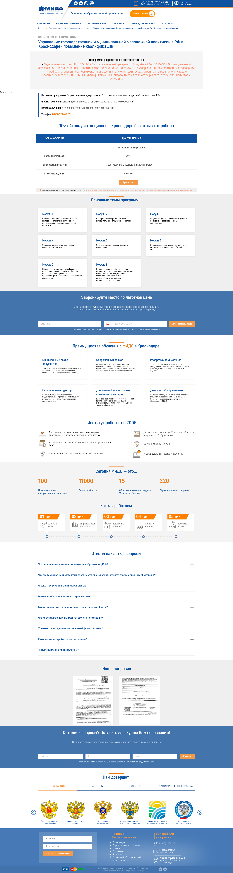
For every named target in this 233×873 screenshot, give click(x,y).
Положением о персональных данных (131, 190)
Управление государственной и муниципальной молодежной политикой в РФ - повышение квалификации (135, 28)
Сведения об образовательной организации (97, 13)
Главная (41, 28)
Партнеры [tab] (97, 786)
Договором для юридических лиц (181, 190)
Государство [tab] (58, 786)
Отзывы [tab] (136, 786)
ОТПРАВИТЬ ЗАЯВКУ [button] (140, 14)
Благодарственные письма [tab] (175, 786)
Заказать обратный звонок (58, 854)
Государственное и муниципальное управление (69, 28)
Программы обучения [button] (67, 24)
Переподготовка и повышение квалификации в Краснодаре (123, 871)
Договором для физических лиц (157, 190)
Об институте (43, 24)
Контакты (167, 24)
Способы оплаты (96, 24)
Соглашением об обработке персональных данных (98, 190)
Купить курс (128, 182)
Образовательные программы (126, 845)
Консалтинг (118, 24)
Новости (117, 848)
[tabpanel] (116, 809)
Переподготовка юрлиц (143, 24)
